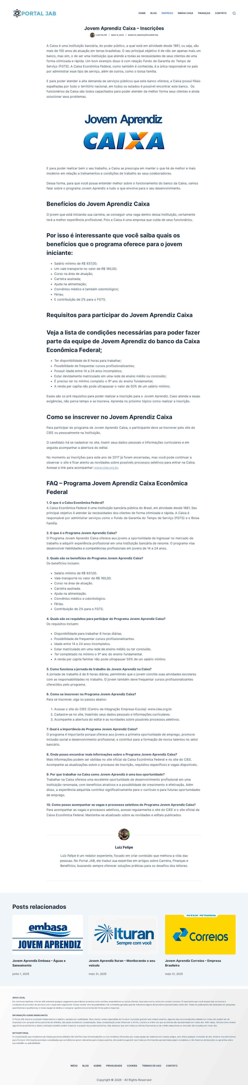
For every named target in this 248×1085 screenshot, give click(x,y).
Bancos (132, 35)
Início (74, 1065)
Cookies (132, 1065)
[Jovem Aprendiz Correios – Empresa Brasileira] (200, 935)
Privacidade (114, 1065)
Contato (220, 13)
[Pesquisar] (234, 13)
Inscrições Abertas (147, 35)
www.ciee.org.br (106, 468)
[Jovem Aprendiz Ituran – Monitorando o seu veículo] (124, 935)
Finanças (204, 13)
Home (142, 13)
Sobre (97, 1065)
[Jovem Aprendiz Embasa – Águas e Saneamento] (47, 935)
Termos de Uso (151, 1065)
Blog (153, 13)
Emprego (167, 13)
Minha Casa (185, 13)
